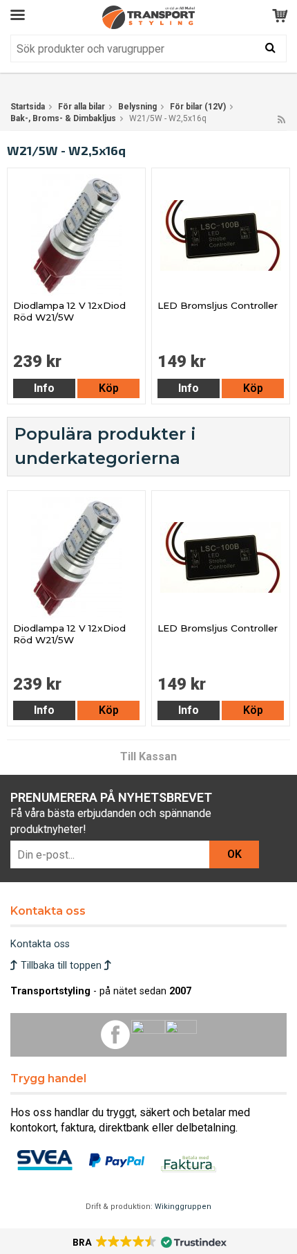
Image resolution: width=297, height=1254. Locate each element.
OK (234, 854)
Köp (109, 388)
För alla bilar (81, 106)
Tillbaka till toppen (61, 965)
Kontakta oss (40, 944)
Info (44, 388)
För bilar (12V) (198, 106)
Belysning (137, 106)
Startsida (27, 106)
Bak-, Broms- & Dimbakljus (63, 118)
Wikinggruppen (183, 1206)
